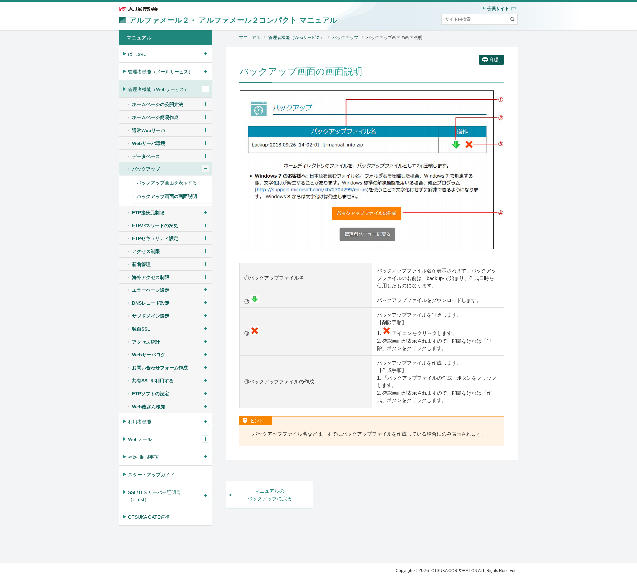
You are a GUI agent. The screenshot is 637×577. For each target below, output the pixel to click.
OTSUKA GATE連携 (149, 517)
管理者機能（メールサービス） (160, 71)
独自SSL (141, 329)
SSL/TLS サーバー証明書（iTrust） (154, 496)
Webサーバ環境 (148, 143)
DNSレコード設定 (151, 303)
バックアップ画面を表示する (167, 182)
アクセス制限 (146, 251)
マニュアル (249, 37)
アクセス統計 (146, 342)
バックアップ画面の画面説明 (167, 196)
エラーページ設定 (150, 290)
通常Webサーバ (148, 130)
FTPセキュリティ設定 (155, 238)
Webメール (140, 439)
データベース (146, 156)
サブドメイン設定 (150, 316)
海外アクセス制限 (150, 277)
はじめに (137, 54)
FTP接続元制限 (148, 212)
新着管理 (141, 264)
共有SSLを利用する (153, 380)
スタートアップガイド (151, 474)
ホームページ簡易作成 (155, 117)
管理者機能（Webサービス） (296, 37)
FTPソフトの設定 (150, 393)
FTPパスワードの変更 (155, 225)
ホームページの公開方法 (157, 104)
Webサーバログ (148, 354)
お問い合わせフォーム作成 (160, 367)
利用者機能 (139, 421)
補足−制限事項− (144, 457)
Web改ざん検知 (148, 406)
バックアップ (345, 37)
